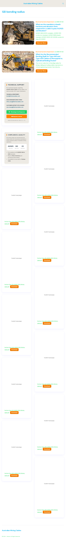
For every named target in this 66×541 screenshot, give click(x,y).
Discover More (41, 43)
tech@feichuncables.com (13, 96)
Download (14, 224)
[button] (62, 3)
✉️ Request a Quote (16, 116)
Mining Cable (8, 23)
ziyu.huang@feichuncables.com (14, 107)
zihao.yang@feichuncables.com (14, 101)
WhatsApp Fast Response (17, 112)
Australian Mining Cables (33, 3)
